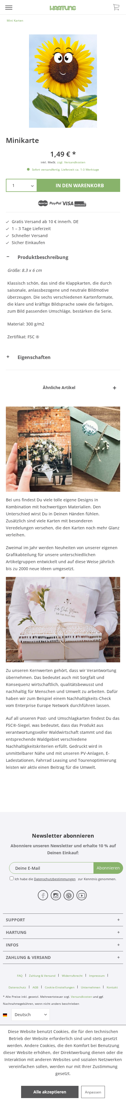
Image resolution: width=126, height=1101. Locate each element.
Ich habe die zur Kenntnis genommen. (65, 879)
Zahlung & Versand (42, 976)
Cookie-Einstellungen (59, 987)
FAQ (20, 976)
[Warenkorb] (116, 6)
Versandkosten (81, 997)
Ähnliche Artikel (59, 387)
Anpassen (93, 1092)
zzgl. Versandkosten (71, 162)
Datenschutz (17, 987)
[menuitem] (9, 7)
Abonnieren (108, 868)
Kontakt (112, 987)
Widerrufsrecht (72, 976)
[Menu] (9, 7)
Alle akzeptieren (49, 1092)
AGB (35, 987)
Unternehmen (90, 987)
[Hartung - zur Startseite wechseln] (63, 8)
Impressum (97, 976)
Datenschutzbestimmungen (55, 879)
